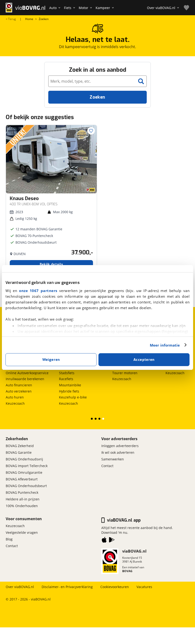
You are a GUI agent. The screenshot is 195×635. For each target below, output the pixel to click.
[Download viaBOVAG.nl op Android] (112, 540)
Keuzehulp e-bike (73, 397)
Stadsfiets (66, 373)
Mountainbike (70, 385)
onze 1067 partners (38, 290)
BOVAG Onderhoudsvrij (24, 459)
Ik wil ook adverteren (117, 452)
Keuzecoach (15, 403)
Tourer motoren (124, 373)
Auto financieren (19, 385)
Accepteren (144, 359)
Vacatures (144, 587)
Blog (9, 539)
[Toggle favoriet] (91, 130)
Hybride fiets (69, 391)
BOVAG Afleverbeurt (22, 479)
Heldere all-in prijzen (22, 499)
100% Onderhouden (22, 506)
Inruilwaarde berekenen (25, 379)
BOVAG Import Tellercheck (27, 466)
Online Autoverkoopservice (27, 373)
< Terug (11, 19)
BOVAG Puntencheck (22, 492)
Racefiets (66, 379)
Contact (107, 466)
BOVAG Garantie (19, 452)
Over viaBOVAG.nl (20, 587)
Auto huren (15, 397)
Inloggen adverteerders (120, 445)
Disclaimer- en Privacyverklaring (67, 587)
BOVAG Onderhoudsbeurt (26, 486)
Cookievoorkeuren (114, 587)
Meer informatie (165, 345)
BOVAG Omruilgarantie (24, 472)
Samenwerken (112, 459)
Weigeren (51, 359)
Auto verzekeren (19, 391)
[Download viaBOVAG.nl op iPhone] (104, 540)
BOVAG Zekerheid (20, 445)
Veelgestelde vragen (22, 532)
